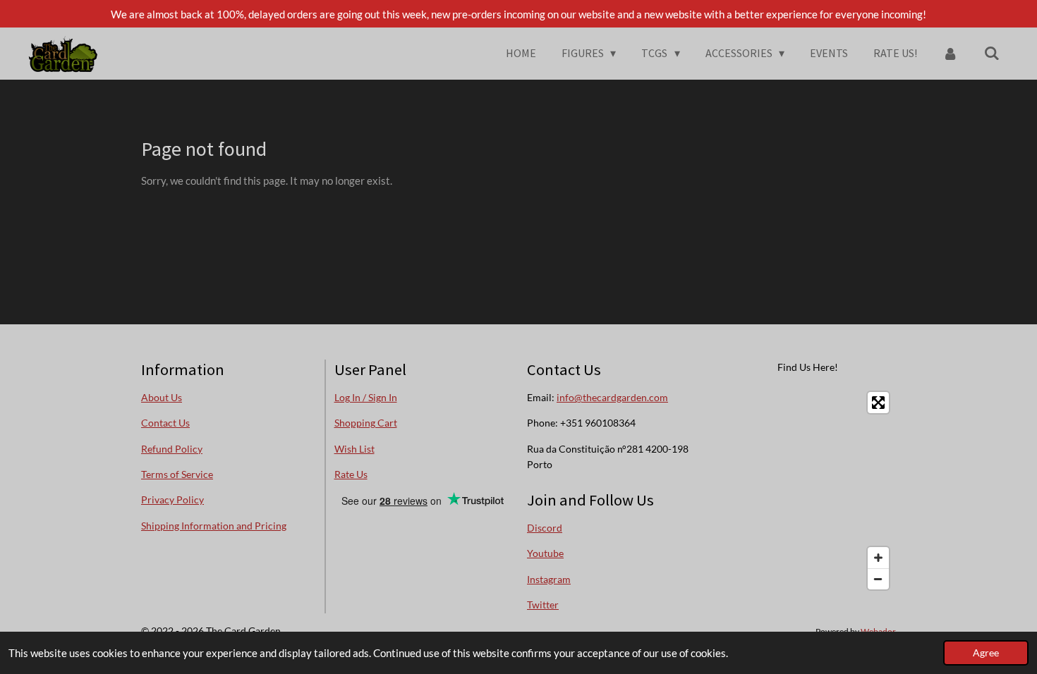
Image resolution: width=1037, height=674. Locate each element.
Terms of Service (177, 474)
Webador (878, 631)
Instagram (549, 579)
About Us (161, 397)
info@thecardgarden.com (612, 397)
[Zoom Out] (878, 578)
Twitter (543, 605)
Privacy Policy (172, 500)
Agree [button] (986, 652)
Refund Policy (171, 449)
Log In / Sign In (365, 397)
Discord (544, 528)
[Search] (992, 53)
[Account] (950, 53)
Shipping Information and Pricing (213, 526)
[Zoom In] (878, 557)
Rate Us (351, 474)
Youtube (545, 553)
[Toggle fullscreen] (878, 402)
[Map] (808, 490)
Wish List (354, 449)
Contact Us (165, 423)
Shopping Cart (365, 423)
